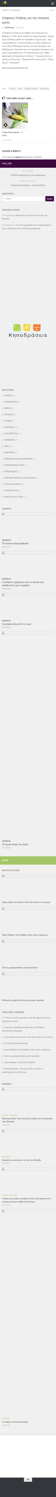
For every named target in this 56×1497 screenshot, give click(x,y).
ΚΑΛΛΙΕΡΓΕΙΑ (10, 433)
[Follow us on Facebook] (48, 163)
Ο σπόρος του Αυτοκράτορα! (15, 1422)
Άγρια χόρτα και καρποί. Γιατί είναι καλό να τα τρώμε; (26, 902)
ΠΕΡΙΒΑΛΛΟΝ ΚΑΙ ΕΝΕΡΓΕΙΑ (18, 459)
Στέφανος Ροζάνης (31, 89)
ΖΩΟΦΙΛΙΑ (9, 427)
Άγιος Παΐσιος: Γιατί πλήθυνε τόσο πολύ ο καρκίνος (25, 935)
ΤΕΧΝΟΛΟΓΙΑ (10, 490)
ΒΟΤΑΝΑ (8, 414)
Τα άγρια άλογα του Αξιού (15, 844)
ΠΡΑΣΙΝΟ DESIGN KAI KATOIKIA (19, 478)
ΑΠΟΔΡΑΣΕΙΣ (10, 402)
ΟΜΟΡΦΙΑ (9, 452)
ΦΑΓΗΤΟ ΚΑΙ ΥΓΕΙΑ (13, 497)
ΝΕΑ (6, 446)
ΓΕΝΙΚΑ (8, 421)
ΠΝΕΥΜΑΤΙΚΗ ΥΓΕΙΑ (14, 465)
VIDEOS (5, 10)
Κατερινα (9, 28)
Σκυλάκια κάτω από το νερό (16, 624)
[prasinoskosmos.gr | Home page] (6, 3)
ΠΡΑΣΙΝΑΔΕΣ (10, 471)
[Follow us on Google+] (52, 164)
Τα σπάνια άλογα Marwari (15, 543)
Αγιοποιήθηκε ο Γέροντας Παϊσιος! (19, 1062)
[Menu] (52, 3)
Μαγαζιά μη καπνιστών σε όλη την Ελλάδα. (21, 1160)
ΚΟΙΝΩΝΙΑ (15, 10)
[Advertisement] (22, 256)
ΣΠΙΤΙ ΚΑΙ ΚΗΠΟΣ (12, 484)
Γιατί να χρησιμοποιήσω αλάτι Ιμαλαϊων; (20, 967)
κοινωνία (12, 89)
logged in (19, 157)
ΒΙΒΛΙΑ (7, 408)
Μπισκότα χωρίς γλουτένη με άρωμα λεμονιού (23, 1000)
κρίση (20, 89)
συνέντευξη (45, 89)
